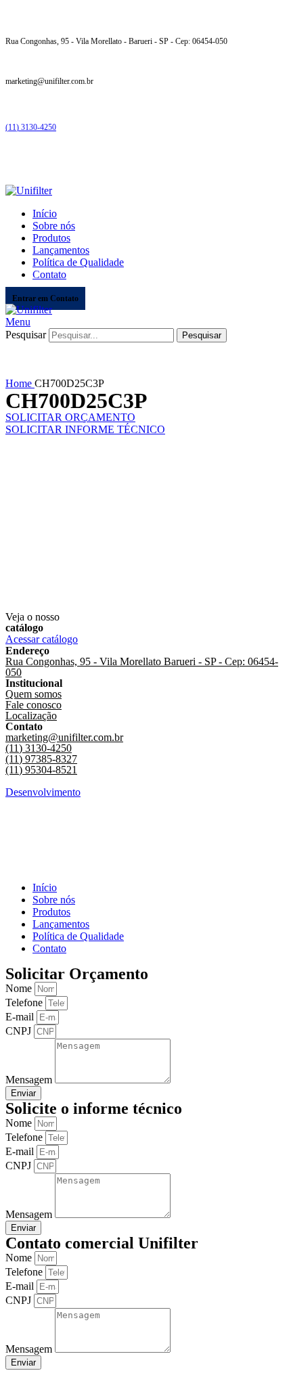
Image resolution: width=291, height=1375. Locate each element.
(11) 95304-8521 (41, 769)
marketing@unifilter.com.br (64, 737)
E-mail (21, 1016)
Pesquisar (25, 334)
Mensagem (30, 1079)
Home (20, 383)
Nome (20, 988)
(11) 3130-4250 (30, 127)
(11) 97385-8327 (41, 759)
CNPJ (19, 1031)
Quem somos (33, 694)
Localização (31, 715)
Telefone (25, 1002)
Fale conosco (33, 705)
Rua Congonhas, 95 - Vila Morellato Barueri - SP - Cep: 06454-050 (141, 667)
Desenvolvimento (43, 792)
